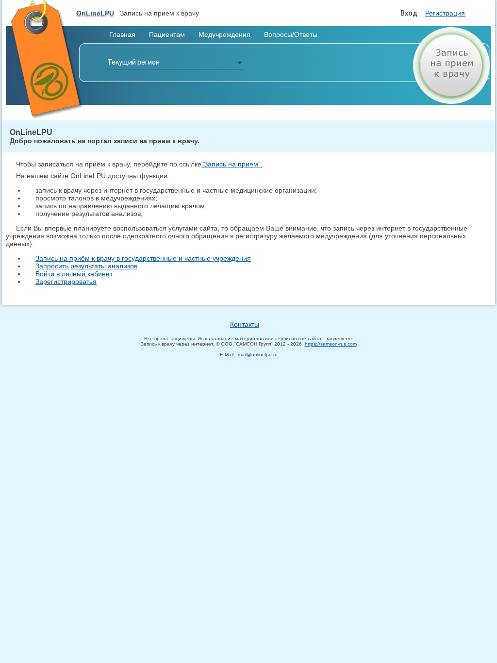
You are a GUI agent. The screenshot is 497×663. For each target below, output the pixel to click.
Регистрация (445, 13)
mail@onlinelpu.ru (258, 354)
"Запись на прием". (232, 164)
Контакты (244, 324)
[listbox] (175, 62)
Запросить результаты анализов (86, 266)
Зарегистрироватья (66, 281)
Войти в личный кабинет (74, 274)
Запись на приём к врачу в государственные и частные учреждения (143, 258)
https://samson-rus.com (331, 344)
